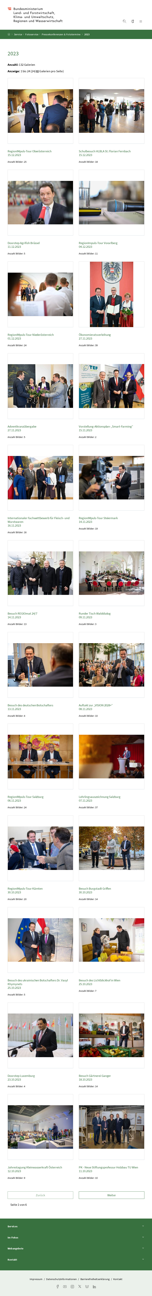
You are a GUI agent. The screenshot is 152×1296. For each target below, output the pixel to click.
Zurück (40, 1195)
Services (23, 1226)
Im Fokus (23, 1237)
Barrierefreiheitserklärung (95, 1279)
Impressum (36, 1279)
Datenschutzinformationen (61, 1279)
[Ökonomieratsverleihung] (111, 294)
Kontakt (23, 1259)
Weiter (111, 1195)
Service (18, 34)
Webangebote (26, 1248)
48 (37, 71)
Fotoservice (31, 34)
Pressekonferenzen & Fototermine (61, 34)
